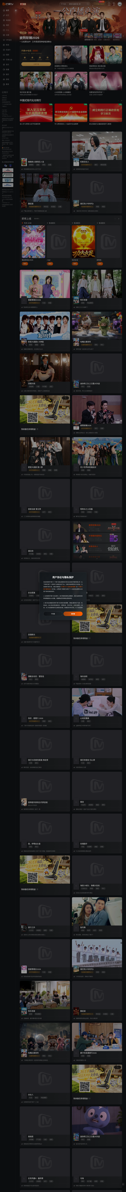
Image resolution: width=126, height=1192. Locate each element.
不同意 (53, 614)
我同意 (73, 614)
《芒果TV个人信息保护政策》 (68, 586)
